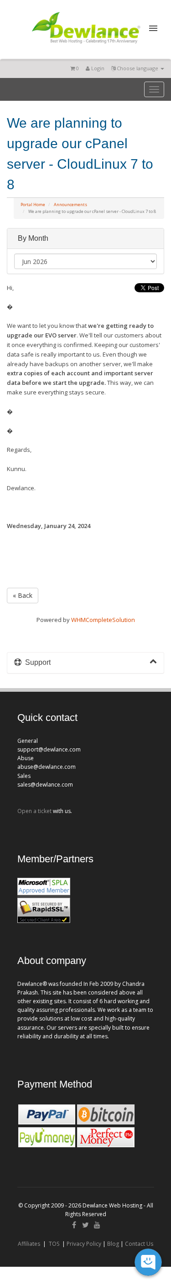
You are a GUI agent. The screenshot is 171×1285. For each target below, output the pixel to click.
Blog (113, 1244)
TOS (54, 1244)
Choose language (137, 68)
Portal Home (33, 204)
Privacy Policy (84, 1244)
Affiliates (29, 1244)
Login (97, 68)
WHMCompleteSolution (103, 620)
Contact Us (139, 1244)
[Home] (85, 45)
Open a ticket (34, 811)
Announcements (70, 204)
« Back (22, 595)
